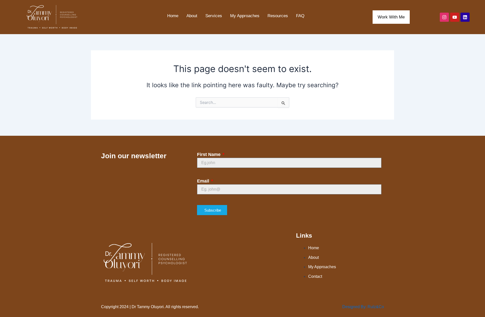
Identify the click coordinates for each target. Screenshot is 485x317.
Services (213, 15)
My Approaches (244, 15)
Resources (278, 15)
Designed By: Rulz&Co (363, 307)
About (191, 15)
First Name (209, 154)
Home (172, 15)
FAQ (300, 15)
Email (203, 181)
